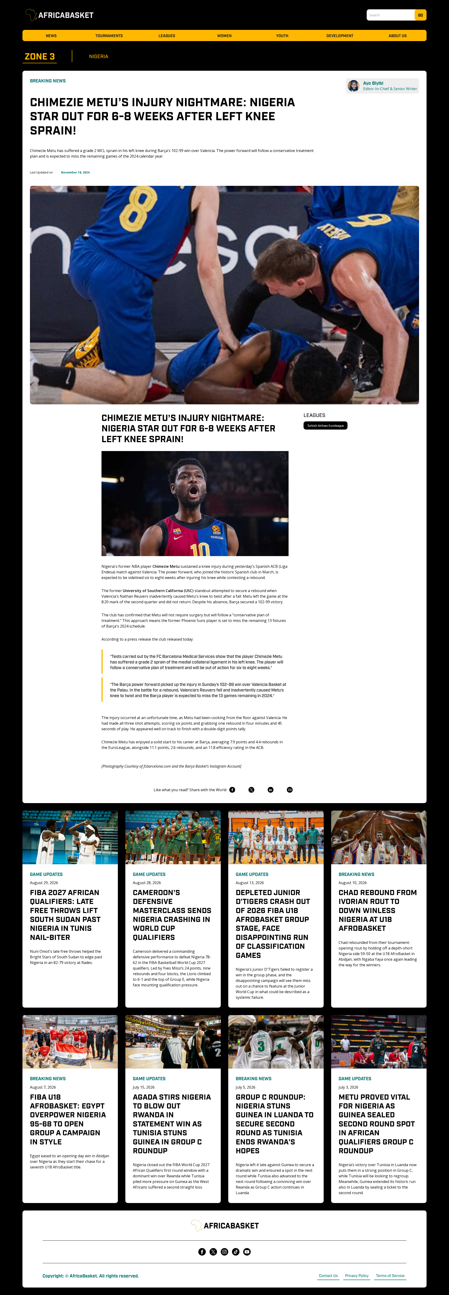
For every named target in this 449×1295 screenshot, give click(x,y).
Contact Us (328, 1275)
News (51, 35)
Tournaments (109, 35)
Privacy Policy (357, 1275)
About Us (398, 35)
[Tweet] (251, 790)
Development (339, 35)
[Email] (290, 790)
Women (224, 35)
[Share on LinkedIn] (270, 790)
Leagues (167, 35)
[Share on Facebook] (232, 790)
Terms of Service (390, 1275)
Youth (282, 35)
